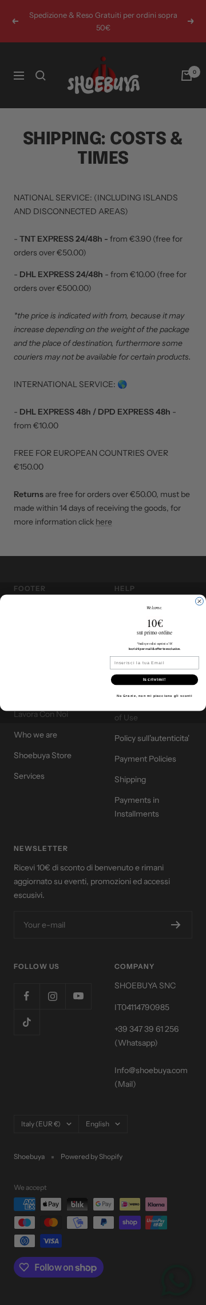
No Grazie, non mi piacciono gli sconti (155, 695)
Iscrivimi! (155, 679)
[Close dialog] (200, 601)
